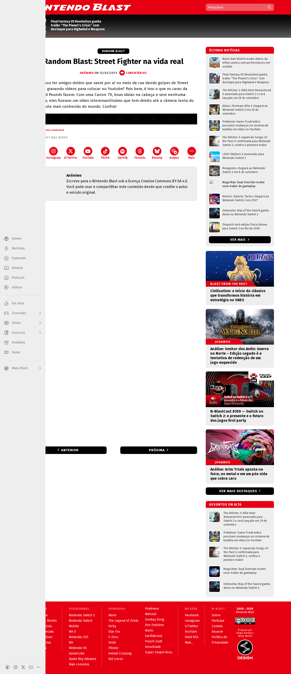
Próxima (157, 450)
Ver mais (238, 240)
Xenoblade (153, 647)
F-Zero (113, 637)
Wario (149, 630)
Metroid (150, 614)
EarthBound (153, 636)
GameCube (77, 653)
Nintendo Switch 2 (82, 615)
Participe (218, 621)
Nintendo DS (78, 648)
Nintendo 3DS (78, 637)
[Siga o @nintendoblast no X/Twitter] (23, 667)
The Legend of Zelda (123, 621)
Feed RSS (191, 637)
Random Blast (113, 51)
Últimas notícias (224, 50)
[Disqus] (113, 264)
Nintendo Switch (80, 621)
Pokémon (152, 609)
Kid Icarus (115, 659)
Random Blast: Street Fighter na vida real (113, 61)
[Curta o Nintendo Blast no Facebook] (7, 667)
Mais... (189, 642)
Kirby (112, 626)
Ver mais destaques (238, 491)
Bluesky (157, 157)
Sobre (216, 615)
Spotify (123, 157)
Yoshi (112, 642)
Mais (191, 157)
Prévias (45, 642)
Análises (46, 637)
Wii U (72, 632)
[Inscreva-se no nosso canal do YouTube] (31, 667)
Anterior (69, 450)
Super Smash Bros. (159, 652)
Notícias (46, 626)
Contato (217, 626)
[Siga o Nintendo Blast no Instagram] (15, 667)
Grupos (174, 157)
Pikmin (113, 648)
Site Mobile (48, 621)
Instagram (53, 157)
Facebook (192, 615)
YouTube (88, 157)
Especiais (47, 632)
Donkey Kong (154, 619)
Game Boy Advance (82, 659)
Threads (140, 157)
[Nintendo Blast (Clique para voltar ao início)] (81, 7)
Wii (71, 642)
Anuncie (217, 632)
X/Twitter (70, 157)
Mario (112, 615)
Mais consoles (79, 664)
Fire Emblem (154, 625)
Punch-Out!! (153, 641)
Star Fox (114, 632)
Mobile (74, 626)
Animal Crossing (120, 653)
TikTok (105, 157)
